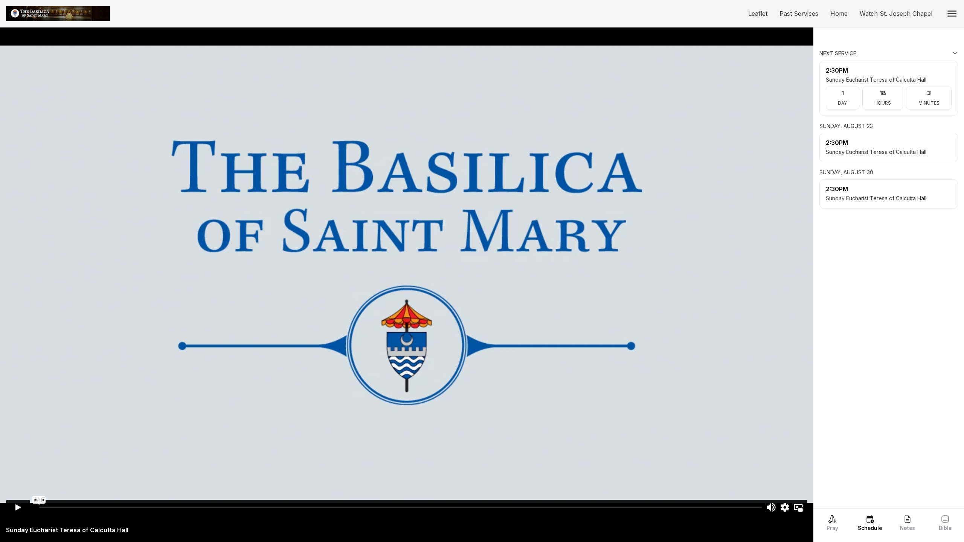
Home (842, 13)
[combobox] (920, 53)
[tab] (832, 523)
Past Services (801, 13)
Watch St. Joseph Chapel (899, 13)
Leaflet (760, 13)
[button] (952, 14)
